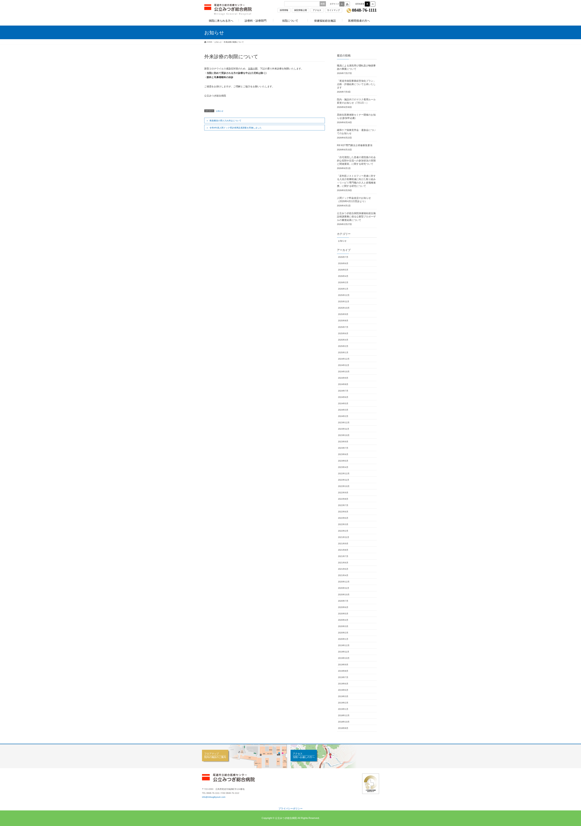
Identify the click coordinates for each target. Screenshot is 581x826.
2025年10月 (344, 308)
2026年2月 (343, 282)
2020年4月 (343, 620)
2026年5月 (343, 270)
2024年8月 (343, 384)
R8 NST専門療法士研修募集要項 (354, 145)
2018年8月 (343, 728)
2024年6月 (343, 397)
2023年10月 (344, 435)
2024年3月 (343, 410)
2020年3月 (343, 626)
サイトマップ (333, 10)
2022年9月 (343, 492)
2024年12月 (344, 359)
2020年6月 (343, 607)
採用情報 (284, 10)
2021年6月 (343, 562)
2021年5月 (343, 569)
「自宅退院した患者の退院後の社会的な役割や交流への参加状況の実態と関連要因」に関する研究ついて (356, 160)
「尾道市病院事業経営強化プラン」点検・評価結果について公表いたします (356, 84)
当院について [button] (290, 20)
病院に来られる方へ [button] (221, 20)
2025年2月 (343, 346)
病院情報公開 (300, 10)
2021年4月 (343, 575)
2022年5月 (343, 518)
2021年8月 (343, 550)
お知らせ (219, 111)
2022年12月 (344, 473)
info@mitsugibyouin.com (213, 797)
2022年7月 (343, 505)
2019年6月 (343, 683)
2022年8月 (343, 499)
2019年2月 (343, 702)
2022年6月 (343, 511)
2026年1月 (343, 289)
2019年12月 (344, 645)
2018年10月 (344, 722)
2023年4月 (343, 467)
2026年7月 (343, 257)
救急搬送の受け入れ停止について (225, 120)
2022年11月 (343, 480)
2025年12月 (344, 295)
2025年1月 (343, 352)
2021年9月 (343, 543)
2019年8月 (343, 671)
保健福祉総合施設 (325, 20)
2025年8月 (343, 320)
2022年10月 (344, 486)
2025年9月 (343, 314)
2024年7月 (343, 391)
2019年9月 (343, 664)
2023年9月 (343, 441)
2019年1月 (343, 709)
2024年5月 (343, 403)
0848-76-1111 (364, 10)
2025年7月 (343, 327)
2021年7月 (343, 556)
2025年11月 (343, 301)
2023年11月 (343, 429)
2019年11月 (343, 652)
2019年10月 (344, 658)
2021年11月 (343, 537)
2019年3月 (343, 696)
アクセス (317, 10)
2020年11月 (343, 588)
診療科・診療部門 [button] (255, 20)
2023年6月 (343, 454)
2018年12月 (344, 715)
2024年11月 (343, 365)
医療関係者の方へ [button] (359, 20)
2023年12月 (344, 422)
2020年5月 (343, 613)
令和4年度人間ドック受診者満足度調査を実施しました (236, 127)
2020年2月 (343, 632)
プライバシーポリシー (290, 808)
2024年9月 (343, 378)
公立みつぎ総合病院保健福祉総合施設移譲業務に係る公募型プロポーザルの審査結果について (356, 216)
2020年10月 (344, 594)
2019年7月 (343, 677)
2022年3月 (343, 524)
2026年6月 (343, 263)
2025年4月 (343, 340)
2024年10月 (344, 371)
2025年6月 (343, 333)
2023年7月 (343, 448)
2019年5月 (343, 690)
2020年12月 (344, 581)
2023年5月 (343, 461)
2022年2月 (343, 531)
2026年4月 (343, 276)
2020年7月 (343, 601)
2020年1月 (343, 639)
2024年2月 (343, 416)
